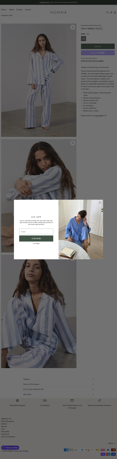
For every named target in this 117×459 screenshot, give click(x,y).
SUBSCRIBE (36, 238)
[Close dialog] (100, 203)
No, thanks (36, 243)
